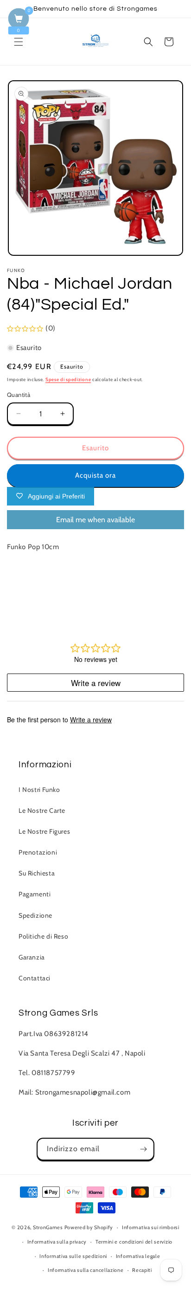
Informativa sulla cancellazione (86, 1270)
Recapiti (142, 1270)
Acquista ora (95, 475)
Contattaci (35, 978)
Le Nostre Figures (44, 831)
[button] (18, 42)
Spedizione (35, 915)
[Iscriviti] (143, 1149)
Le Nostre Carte (42, 810)
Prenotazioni (38, 852)
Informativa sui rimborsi (150, 1227)
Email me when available (95, 519)
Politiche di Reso (43, 936)
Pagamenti (35, 894)
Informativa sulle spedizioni (73, 1256)
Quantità (18, 394)
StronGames (48, 1227)
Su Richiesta (37, 873)
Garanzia (32, 957)
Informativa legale (138, 1256)
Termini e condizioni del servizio (134, 1241)
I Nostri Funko (39, 789)
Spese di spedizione (68, 379)
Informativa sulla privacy (57, 1241)
